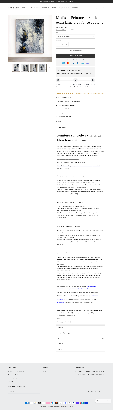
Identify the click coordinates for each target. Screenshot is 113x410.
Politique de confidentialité (16, 372)
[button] (24, 8)
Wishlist (10, 381)
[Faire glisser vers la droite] (50, 68)
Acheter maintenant (75, 55)
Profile (43, 375)
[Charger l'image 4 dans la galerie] (43, 68)
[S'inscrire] (38, 391)
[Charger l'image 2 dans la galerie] (25, 68)
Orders (43, 372)
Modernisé (60, 302)
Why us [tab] (60, 327)
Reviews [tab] (60, 349)
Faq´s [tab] (59, 338)
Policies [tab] (60, 344)
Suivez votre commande (15, 378)
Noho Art (46, 406)
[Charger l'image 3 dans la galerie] (34, 68)
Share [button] (60, 121)
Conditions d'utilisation (15, 375)
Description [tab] (61, 127)
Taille (57, 33)
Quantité (58, 40)
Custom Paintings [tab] (63, 333)
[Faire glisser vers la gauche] (10, 68)
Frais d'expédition (61, 29)
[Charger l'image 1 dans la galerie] (16, 68)
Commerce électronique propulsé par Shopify (61, 406)
